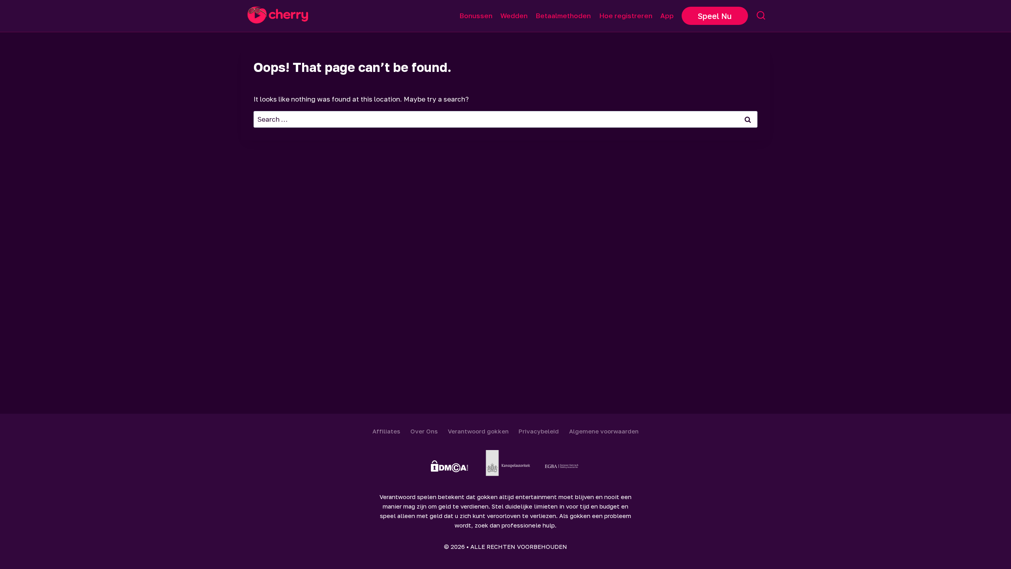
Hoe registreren (625, 15)
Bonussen (475, 15)
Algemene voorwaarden (604, 431)
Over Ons (424, 431)
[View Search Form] (761, 16)
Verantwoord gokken (478, 431)
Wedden (514, 15)
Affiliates (386, 431)
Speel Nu (715, 16)
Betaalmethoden (563, 15)
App (667, 15)
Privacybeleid (539, 431)
